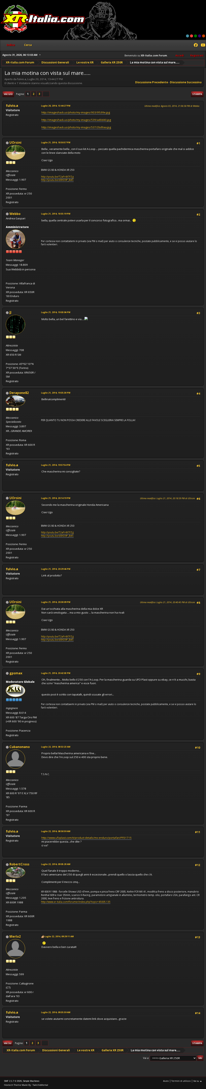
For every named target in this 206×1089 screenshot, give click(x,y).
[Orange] (203, 36)
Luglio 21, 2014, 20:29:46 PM (55, 568)
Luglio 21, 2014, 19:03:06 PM (55, 312)
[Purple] (199, 36)
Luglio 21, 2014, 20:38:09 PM (55, 602)
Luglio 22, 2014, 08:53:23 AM (55, 746)
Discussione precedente (151, 82)
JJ (10, 312)
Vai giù (8, 94)
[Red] (191, 36)
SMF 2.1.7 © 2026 (13, 1081)
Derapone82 (19, 393)
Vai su (7, 1043)
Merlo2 (15, 936)
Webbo (15, 214)
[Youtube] (203, 45)
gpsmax (15, 673)
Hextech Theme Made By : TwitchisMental (26, 1084)
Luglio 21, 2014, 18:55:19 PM (55, 213)
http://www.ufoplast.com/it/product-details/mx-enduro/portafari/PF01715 (86, 838)
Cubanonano (19, 747)
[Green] (195, 36)
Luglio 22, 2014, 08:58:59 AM (55, 831)
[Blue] (187, 36)
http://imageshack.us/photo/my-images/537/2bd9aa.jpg (76, 127)
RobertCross (19, 864)
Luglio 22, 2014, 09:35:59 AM (55, 1012)
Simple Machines (31, 1081)
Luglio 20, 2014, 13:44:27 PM (55, 105)
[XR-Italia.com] (7, 278)
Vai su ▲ (197, 1080)
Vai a (145, 1058)
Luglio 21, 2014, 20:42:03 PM (55, 673)
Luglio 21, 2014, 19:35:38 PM (55, 392)
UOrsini (15, 142)
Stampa (197, 94)
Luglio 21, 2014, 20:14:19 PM (55, 498)
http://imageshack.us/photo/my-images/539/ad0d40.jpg (76, 120)
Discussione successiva (186, 82)
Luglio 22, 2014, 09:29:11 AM (59, 936)
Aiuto (166, 1080)
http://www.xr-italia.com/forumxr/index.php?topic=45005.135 (75, 902)
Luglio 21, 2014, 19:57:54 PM (55, 464)
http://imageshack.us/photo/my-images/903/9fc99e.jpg (75, 112)
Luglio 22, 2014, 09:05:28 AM (55, 864)
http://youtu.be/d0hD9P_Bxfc (57, 180)
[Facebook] (196, 45)
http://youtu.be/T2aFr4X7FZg (57, 176)
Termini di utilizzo (181, 1080)
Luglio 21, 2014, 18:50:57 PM (55, 142)
